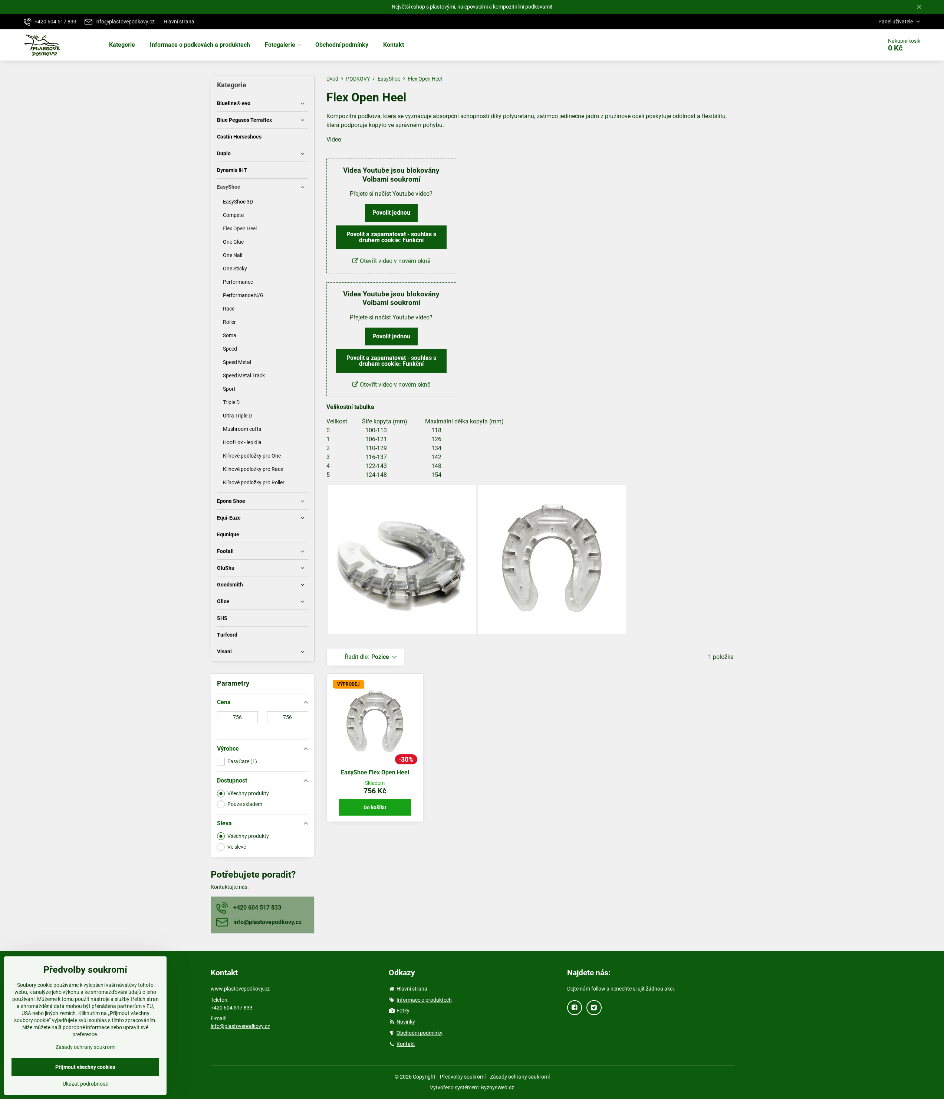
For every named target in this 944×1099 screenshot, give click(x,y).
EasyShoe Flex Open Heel (375, 772)
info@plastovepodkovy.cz (240, 1026)
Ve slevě (236, 847)
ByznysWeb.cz (497, 1087)
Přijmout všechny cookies (85, 1067)
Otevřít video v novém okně (394, 260)
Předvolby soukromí (463, 1077)
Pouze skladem (244, 804)
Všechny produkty (248, 793)
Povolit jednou (391, 212)
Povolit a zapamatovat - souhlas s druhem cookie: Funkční (391, 237)
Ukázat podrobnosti (85, 1084)
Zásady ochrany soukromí (520, 1077)
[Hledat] (855, 45)
